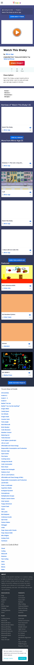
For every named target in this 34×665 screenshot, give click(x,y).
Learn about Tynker (17, 16)
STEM (3, 527)
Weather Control (6, 432)
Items (3, 564)
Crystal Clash (5, 506)
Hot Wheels (4, 414)
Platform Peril (5, 472)
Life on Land (5, 443)
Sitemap (3, 608)
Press (3, 602)
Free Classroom (23, 623)
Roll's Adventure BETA (8, 285)
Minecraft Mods (6, 635)
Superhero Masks (6, 488)
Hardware (4, 541)
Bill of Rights (5, 535)
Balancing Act (5, 435)
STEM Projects (22, 644)
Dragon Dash (5, 416)
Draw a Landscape (6, 485)
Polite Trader (7, 317)
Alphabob (7, 346)
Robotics (4, 556)
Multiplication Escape (7, 496)
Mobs (3, 569)
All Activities (5, 393)
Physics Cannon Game (8, 498)
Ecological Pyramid (7, 490)
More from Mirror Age (17, 260)
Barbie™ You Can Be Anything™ (10, 406)
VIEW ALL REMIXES (17, 137)
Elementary (21, 625)
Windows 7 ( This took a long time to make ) (12, 163)
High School (21, 629)
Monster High (5, 451)
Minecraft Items (6, 633)
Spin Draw (4, 519)
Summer (20, 612)
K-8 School (21, 635)
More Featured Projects (17, 383)
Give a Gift (21, 600)
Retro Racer (4, 467)
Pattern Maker (5, 522)
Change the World (6, 461)
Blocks (3, 567)
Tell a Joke (4, 512)
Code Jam (4, 637)
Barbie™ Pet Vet (6, 403)
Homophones (5, 493)
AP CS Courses (22, 631)
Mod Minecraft (5, 424)
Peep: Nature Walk (7, 533)
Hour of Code (5, 639)
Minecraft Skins (6, 623)
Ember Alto (7, 288)
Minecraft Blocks (6, 629)
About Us (4, 597)
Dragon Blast (5, 408)
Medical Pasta (8, 375)
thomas (4, 343)
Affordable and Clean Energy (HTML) (12, 477)
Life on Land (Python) (7, 475)
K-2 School (21, 633)
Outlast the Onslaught (8, 469)
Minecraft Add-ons (6, 631)
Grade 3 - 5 (4, 398)
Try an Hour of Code (9, 389)
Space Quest (5, 453)
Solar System (5, 501)
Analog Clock (5, 538)
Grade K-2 (4, 395)
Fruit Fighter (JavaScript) (8, 440)
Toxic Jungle (4, 422)
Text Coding (4, 559)
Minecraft (4, 553)
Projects (18, 10)
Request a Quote (23, 646)
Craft (3, 192)
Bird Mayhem (5, 514)
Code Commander (6, 464)
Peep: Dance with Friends (8, 530)
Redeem (20, 602)
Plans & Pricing (22, 608)
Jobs (2, 604)
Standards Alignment (24, 637)
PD (19, 639)
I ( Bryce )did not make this (10, 250)
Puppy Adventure (6, 504)
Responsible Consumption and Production (14, 448)
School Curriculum (23, 620)
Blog (2, 595)
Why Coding (22, 604)
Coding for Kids (8, 10)
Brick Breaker (5, 427)
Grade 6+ (4, 401)
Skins (3, 561)
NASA (3, 509)
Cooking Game (5, 459)
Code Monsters (5, 430)
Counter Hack (5, 419)
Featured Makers (23, 606)
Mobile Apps (5, 606)
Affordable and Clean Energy (9, 445)
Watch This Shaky (7, 127)
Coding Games (5, 618)
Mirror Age (10, 54)
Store (2, 612)
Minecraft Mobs (6, 627)
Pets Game (4, 456)
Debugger (4, 525)
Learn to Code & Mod (9, 545)
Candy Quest (5, 411)
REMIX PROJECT (17, 63)
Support (3, 600)
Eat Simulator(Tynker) (8, 314)
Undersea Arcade (6, 517)
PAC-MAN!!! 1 (6, 372)
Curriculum (21, 597)
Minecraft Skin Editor (7, 625)
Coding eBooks (5, 610)
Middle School (22, 627)
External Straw (9, 59)
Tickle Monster (5, 438)
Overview (21, 595)
